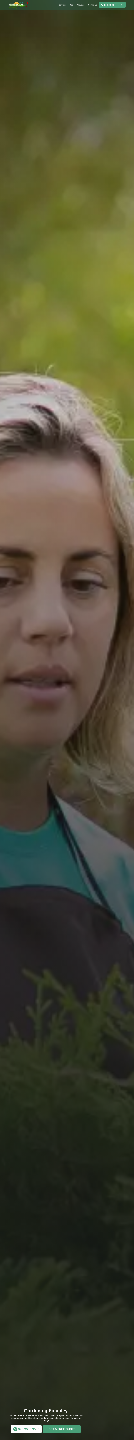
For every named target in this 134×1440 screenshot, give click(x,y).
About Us (80, 5)
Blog (71, 5)
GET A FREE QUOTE (61, 1429)
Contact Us (92, 5)
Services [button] (62, 5)
